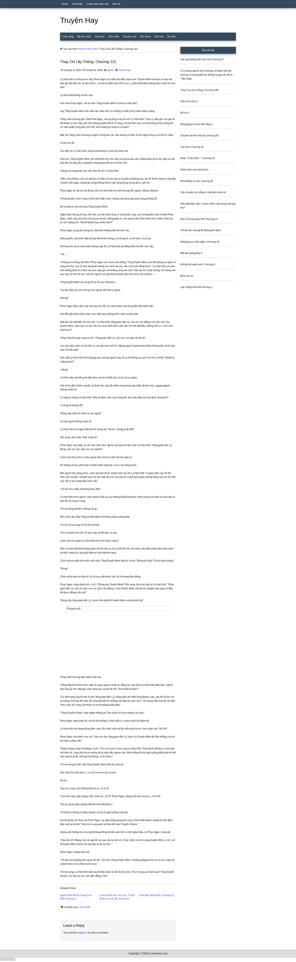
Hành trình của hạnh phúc (194, 169)
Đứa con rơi (187, 276)
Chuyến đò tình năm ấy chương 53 (199, 135)
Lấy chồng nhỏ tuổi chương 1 (196, 287)
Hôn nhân (84, 907)
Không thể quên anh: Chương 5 (197, 264)
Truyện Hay (79, 20)
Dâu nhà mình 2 (189, 101)
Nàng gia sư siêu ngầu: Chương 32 (199, 241)
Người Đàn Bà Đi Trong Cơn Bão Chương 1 (76, 897)
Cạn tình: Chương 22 (192, 147)
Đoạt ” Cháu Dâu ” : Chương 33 (197, 158)
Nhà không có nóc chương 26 (196, 181)
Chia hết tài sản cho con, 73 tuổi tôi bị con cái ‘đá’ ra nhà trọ (117, 897)
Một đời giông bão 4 (191, 253)
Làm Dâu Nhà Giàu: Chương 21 (156, 895)
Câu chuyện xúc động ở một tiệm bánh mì (203, 192)
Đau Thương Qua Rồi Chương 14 (199, 219)
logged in (82, 932)
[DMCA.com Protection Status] (7, 960)
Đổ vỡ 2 (184, 112)
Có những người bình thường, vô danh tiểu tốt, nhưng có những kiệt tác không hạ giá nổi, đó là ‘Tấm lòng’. (206, 74)
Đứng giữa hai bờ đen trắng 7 (196, 124)
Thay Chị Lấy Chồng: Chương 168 (199, 90)
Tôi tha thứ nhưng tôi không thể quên (200, 230)
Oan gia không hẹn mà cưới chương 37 (202, 59)
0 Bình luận (125, 70)
